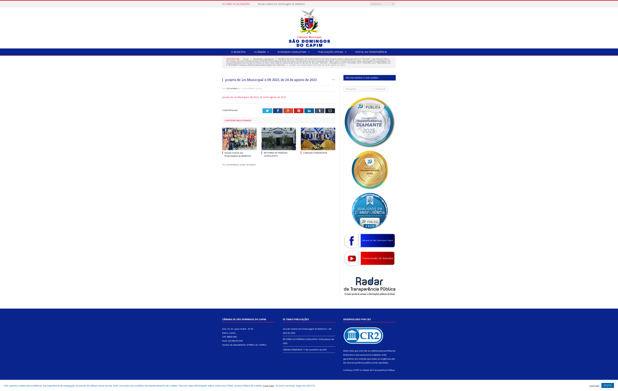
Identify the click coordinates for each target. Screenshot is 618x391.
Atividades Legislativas (292, 51)
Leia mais (269, 385)
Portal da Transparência (371, 51)
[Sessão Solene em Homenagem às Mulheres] (239, 139)
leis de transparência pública (357, 362)
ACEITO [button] (608, 385)
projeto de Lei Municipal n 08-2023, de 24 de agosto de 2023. (254, 97)
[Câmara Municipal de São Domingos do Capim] (309, 27)
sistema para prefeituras (383, 350)
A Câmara (260, 51)
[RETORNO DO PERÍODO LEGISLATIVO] (279, 139)
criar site (363, 350)
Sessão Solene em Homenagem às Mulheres (238, 154)
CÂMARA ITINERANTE (315, 152)
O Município (238, 51)
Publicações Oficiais (330, 51)
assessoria (365, 354)
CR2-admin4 (231, 88)
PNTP (356, 370)
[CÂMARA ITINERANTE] (318, 139)
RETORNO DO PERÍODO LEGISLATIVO (278, 4)
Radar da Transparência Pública (379, 370)
